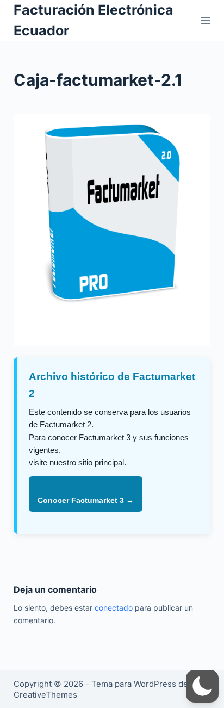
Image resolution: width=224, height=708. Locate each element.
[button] (202, 686)
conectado (114, 607)
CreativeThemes (45, 695)
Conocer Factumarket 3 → (86, 500)
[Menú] (205, 21)
